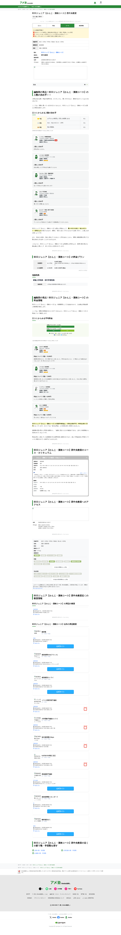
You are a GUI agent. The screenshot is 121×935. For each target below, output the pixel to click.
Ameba (54, 917)
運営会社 (68, 898)
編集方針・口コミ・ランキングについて (60, 894)
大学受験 (59, 889)
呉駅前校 (35, 661)
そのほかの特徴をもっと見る (60, 567)
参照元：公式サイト (83, 473)
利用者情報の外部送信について (56, 898)
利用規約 (29, 898)
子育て (69, 889)
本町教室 (35, 609)
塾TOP (19, 9)
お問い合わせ (76, 898)
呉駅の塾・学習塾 (39, 850)
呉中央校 (35, 780)
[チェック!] (86, 709)
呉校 (34, 638)
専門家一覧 (84, 894)
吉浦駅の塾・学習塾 (40, 853)
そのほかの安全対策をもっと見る (60, 579)
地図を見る (37, 614)
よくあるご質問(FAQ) (88, 898)
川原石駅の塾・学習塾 (69, 850)
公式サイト (60, 646)
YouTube (79, 889)
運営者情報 (92, 894)
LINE (50, 889)
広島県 (23, 9)
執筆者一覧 (76, 894)
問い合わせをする (37, 588)
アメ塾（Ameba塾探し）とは (39, 894)
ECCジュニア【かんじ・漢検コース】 (52, 52)
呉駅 (31, 9)
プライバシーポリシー (40, 898)
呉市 (27, 9)
